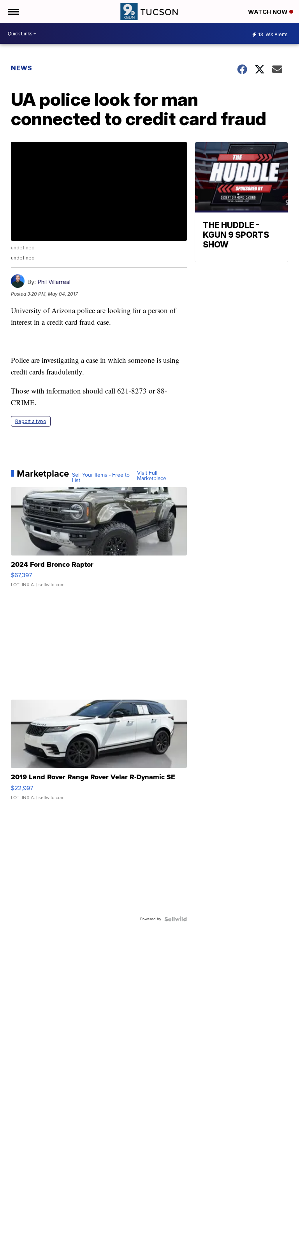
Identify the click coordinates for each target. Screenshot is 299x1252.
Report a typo (30, 421)
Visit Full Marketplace (151, 475)
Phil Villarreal (53, 282)
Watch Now (268, 12)
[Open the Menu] (13, 11)
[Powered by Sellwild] (175, 919)
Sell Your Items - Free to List (101, 477)
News (21, 68)
